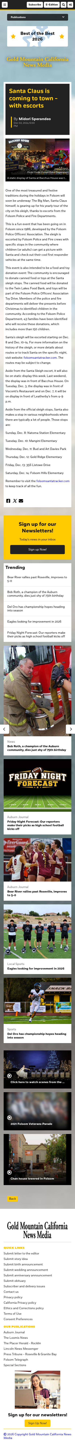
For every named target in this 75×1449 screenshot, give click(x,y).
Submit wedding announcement (26, 1270)
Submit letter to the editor (21, 1253)
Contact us (11, 1292)
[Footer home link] (37, 1230)
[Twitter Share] (14, 501)
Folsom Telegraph (16, 1360)
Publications (18, 17)
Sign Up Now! (37, 1423)
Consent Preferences (18, 1319)
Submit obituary (15, 1281)
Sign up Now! (37, 549)
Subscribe (35, 4)
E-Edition (52, 4)
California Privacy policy (20, 1303)
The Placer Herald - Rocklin (22, 1343)
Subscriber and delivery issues (24, 1286)
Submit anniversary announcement (28, 1275)
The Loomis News (16, 1338)
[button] (9, 157)
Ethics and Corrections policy (24, 1308)
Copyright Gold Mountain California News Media (37, 1436)
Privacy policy (13, 1297)
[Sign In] (70, 5)
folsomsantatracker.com (40, 358)
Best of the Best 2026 (37, 36)
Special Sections (15, 1365)
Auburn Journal (14, 1332)
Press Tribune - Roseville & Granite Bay (30, 1354)
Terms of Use (12, 1314)
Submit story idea (16, 1259)
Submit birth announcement (23, 1264)
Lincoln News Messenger (21, 1349)
